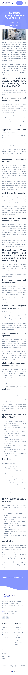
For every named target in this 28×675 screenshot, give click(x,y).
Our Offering (5, 632)
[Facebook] (11, 25)
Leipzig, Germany (18, 640)
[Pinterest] (17, 25)
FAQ (3, 635)
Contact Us (19, 3)
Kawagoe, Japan (18, 635)
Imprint (4, 653)
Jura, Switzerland (18, 632)
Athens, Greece (18, 627)
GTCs (3, 659)
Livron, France (18, 637)
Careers (4, 629)
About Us (4, 627)
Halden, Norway (18, 629)
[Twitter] (14, 25)
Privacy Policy (6, 656)
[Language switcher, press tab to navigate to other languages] (13, 3)
